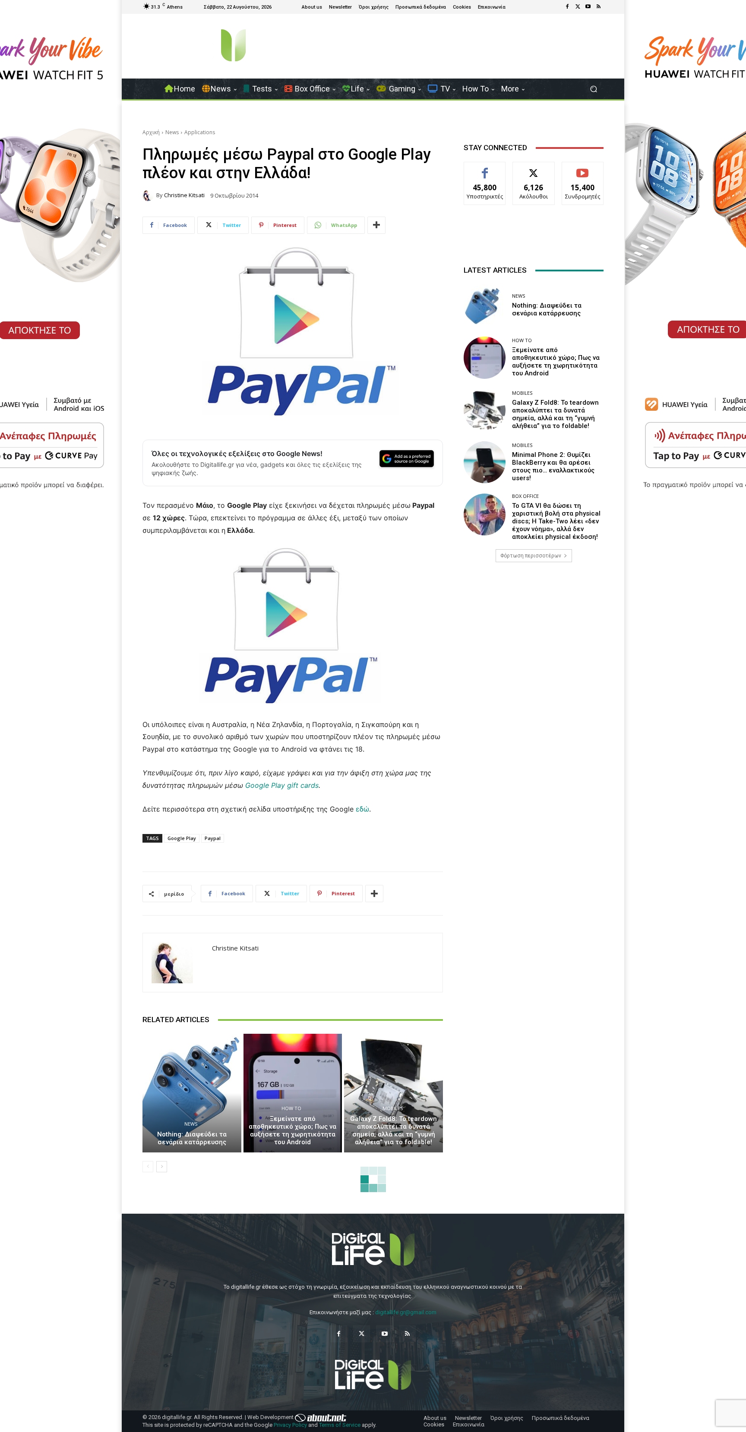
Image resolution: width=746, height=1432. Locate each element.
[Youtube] (588, 7)
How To (291, 1108)
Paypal (213, 838)
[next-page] (161, 1166)
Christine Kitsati (184, 195)
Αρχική (151, 132)
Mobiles (392, 1108)
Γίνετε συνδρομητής (583, 171)
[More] (376, 225)
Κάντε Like (485, 168)
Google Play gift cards (282, 785)
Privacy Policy (290, 1425)
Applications (199, 132)
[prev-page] (147, 1166)
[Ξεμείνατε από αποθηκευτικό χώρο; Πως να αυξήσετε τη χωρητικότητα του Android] (292, 1093)
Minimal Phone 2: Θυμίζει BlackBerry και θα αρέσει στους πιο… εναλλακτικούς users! (553, 466)
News (172, 132)
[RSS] (598, 7)
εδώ (362, 809)
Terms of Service (339, 1425)
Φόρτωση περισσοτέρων (530, 556)
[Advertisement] (534, 637)
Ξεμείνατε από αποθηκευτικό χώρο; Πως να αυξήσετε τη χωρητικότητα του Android (292, 1130)
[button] (593, 89)
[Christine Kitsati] (149, 195)
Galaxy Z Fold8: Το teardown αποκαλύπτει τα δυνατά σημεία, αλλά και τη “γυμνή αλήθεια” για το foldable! (393, 1130)
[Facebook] (567, 7)
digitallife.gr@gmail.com (405, 1312)
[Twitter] (577, 7)
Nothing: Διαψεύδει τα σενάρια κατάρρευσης (192, 1138)
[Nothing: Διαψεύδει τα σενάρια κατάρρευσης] (191, 1093)
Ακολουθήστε (534, 168)
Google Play (182, 838)
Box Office (525, 496)
